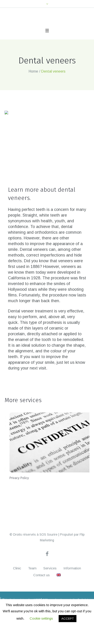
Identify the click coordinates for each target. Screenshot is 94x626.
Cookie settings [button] (41, 618)
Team (32, 593)
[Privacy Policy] (47, 449)
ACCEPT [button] (67, 618)
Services (50, 593)
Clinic (17, 593)
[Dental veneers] (47, 149)
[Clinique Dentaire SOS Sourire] (25, 23)
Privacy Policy (14, 484)
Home (33, 78)
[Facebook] (47, 579)
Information (72, 593)
